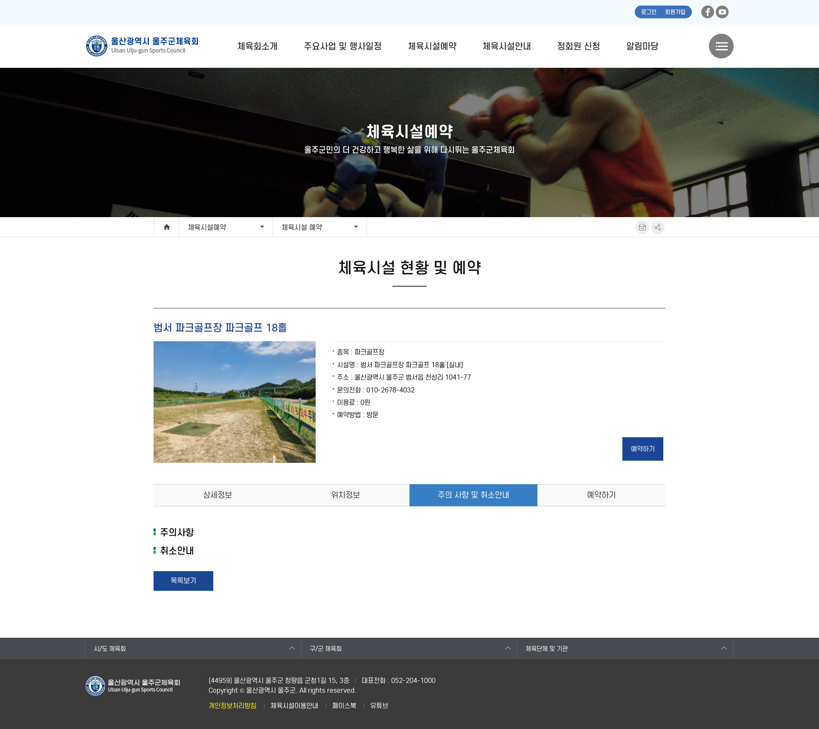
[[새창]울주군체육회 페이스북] (707, 12)
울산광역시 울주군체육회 (141, 46)
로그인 (648, 12)
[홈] (166, 227)
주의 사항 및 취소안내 (473, 495)
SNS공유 (658, 227)
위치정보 (345, 495)
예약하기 (601, 495)
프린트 (642, 227)
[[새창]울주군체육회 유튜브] (722, 12)
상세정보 (217, 495)
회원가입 (675, 12)
